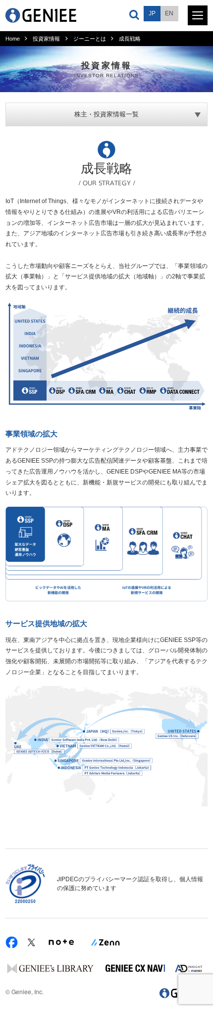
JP (152, 13)
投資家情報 (46, 39)
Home (12, 39)
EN (169, 13)
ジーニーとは (89, 39)
